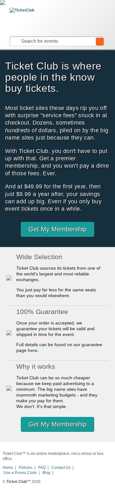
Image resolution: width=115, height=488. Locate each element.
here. (33, 350)
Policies (26, 467)
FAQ (42, 467)
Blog (46, 472)
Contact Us (61, 467)
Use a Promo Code (20, 472)
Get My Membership (57, 229)
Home (8, 467)
